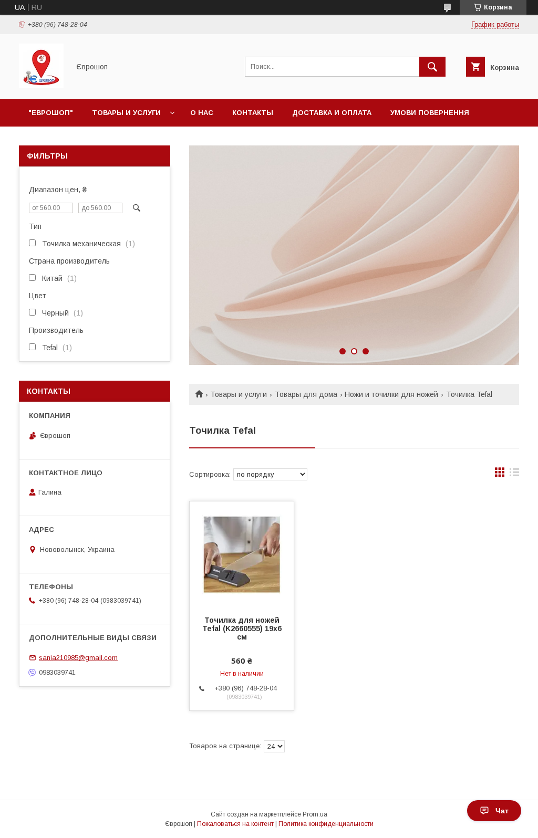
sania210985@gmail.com (78, 658)
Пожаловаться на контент (235, 823)
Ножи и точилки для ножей (391, 394)
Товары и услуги (126, 113)
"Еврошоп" (50, 113)
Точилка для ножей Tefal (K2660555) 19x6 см (242, 628)
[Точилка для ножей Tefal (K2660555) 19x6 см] (242, 553)
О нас (201, 113)
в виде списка (514, 474)
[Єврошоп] (41, 85)
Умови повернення (429, 113)
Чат (502, 810)
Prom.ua (315, 814)
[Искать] (432, 67)
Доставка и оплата (331, 113)
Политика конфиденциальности (326, 823)
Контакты (252, 113)
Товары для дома (306, 394)
